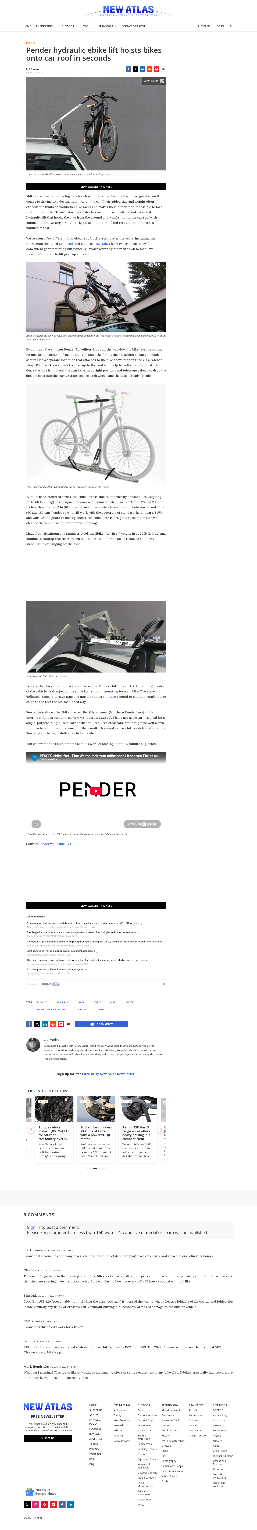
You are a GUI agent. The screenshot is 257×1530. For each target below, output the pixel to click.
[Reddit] (149, 69)
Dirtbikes (143, 1454)
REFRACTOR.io (221, 1405)
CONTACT (95, 1454)
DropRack (66, 244)
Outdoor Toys (146, 1420)
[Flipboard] (156, 69)
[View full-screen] (162, 81)
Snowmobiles (145, 1499)
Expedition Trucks (148, 1459)
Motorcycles (196, 1430)
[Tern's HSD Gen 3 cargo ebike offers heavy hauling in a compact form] (130, 1109)
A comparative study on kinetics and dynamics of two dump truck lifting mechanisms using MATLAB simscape (83, 923)
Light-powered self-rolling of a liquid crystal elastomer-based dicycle (61, 951)
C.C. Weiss (51, 1040)
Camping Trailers (147, 1449)
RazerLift (100, 244)
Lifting (100, 1009)
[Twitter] (135, 69)
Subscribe (47, 1438)
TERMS (93, 1444)
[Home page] (128, 10)
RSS (91, 1459)
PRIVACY (94, 1449)
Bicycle (130, 1002)
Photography (169, 1461)
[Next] (160, 1129)
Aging (216, 1445)
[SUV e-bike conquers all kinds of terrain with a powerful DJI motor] (88, 1109)
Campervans (145, 1444)
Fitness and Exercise (219, 1462)
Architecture (120, 1410)
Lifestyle (166, 1445)
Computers (168, 1415)
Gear (140, 1410)
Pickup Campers (147, 1477)
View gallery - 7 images (96, 186)
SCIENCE (218, 1410)
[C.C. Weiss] (33, 1045)
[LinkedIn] (142, 69)
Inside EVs (63, 844)
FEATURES (95, 1428)
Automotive (195, 1415)
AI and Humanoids (172, 1410)
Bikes (113, 1002)
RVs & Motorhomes (145, 1484)
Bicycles (30, 43)
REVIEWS (94, 1433)
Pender (44, 844)
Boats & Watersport (144, 1437)
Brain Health (220, 1450)
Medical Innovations (219, 1476)
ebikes (97, 1002)
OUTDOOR (68, 26)
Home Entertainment (173, 1440)
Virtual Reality (169, 1476)
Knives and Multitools (144, 1466)
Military (117, 1430)
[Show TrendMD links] (164, 983)
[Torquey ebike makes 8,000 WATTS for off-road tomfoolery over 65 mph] (46, 1109)
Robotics (118, 1435)
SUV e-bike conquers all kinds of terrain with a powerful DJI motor (88, 1133)
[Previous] (31, 1129)
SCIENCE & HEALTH (133, 26)
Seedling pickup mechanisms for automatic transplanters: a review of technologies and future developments (81, 932)
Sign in (33, 1227)
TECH (86, 26)
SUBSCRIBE (203, 26)
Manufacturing (121, 1420)
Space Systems (122, 1440)
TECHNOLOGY (170, 1405)
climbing (109, 697)
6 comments (105, 1024)
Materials (118, 1425)
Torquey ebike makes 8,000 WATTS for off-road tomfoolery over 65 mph (46, 1135)
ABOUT (93, 1415)
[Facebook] (128, 69)
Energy (117, 1415)
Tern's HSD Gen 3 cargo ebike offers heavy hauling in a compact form (129, 1133)
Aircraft (193, 1410)
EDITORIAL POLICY (95, 1422)
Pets (164, 1455)
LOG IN (220, 26)
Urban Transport (198, 1435)
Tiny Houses (145, 1425)
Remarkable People (173, 1466)
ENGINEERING (44, 26)
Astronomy (219, 1420)
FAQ (91, 1464)
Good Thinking (170, 1430)
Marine (193, 1425)
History (166, 1435)
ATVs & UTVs (145, 1430)
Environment (220, 1430)
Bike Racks (63, 1002)
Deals (165, 1481)
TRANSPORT (105, 26)
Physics (217, 1435)
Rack (82, 1002)
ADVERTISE (95, 1438)
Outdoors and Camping (52, 1009)
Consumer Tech (171, 1420)
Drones (166, 1425)
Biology (217, 1425)
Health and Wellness (219, 1484)
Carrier (81, 1009)
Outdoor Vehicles (147, 1415)
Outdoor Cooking (147, 1472)
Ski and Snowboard (144, 1492)
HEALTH (217, 1440)
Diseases (218, 1469)
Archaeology (220, 1415)
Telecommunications (173, 1471)
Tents (141, 1504)
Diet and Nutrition (223, 1455)
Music (165, 1450)
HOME (27, 26)
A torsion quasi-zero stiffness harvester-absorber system (55, 969)
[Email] (163, 69)
